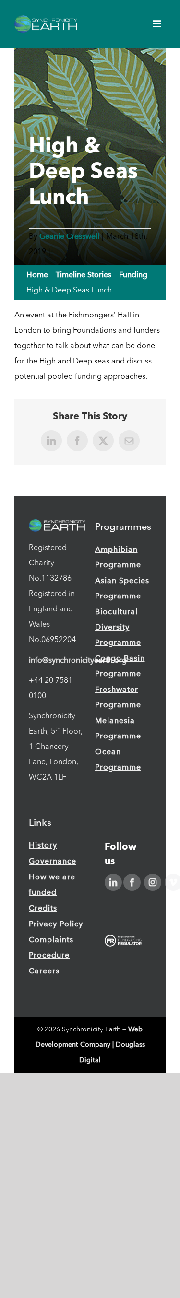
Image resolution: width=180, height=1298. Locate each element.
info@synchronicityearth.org (78, 660)
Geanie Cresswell (69, 236)
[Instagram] (152, 882)
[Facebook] (132, 882)
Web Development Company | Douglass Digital (90, 1044)
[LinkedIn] (113, 882)
